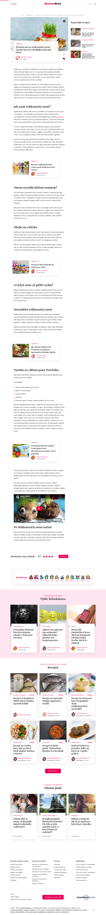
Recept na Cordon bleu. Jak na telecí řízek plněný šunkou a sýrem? (23, 749)
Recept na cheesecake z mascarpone (40, 865)
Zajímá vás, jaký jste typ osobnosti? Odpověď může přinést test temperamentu (52, 635)
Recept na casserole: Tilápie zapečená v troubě (88, 46)
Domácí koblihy (59, 875)
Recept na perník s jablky (40, 869)
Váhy (31, 581)
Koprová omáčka (81, 878)
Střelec (67, 581)
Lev (88, 581)
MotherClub (51, 910)
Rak (52, 581)
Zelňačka (13, 880)
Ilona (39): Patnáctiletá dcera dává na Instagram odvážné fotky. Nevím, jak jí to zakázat (80, 636)
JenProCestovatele (31, 912)
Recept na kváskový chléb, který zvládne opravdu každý (88, 34)
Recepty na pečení (88, 28)
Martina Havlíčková (24, 715)
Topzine (84, 910)
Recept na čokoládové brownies (39, 875)
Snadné (32, 695)
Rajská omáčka (15, 867)
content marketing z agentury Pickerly (23, 910)
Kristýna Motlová (81, 713)
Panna (57, 581)
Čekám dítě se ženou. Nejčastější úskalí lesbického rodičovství (22, 823)
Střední (32, 742)
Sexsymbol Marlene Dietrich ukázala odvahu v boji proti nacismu (23, 633)
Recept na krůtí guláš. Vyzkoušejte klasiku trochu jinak (52, 748)
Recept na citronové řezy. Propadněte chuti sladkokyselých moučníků (81, 703)
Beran (36, 581)
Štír (41, 581)
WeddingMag (42, 912)
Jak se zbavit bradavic (83, 875)
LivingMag (50, 912)
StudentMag (20, 912)
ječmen (60, 117)
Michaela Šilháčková (53, 648)
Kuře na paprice (15, 875)
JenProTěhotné (66, 910)
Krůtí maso (46, 742)
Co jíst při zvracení (82, 870)
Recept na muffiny (38, 884)
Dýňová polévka (81, 880)
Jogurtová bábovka (60, 872)
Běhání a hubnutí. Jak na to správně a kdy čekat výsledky (81, 821)
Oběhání (58, 910)
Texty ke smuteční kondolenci (85, 872)
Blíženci (72, 581)
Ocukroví (57, 912)
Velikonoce (29, 15)
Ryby (62, 581)
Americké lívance (59, 867)
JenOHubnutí (64, 912)
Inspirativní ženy (18, 626)
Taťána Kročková (23, 648)
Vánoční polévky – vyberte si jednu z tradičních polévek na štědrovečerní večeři (88, 56)
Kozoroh (82, 581)
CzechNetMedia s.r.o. (26, 908)
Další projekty (14, 897)
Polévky (84, 51)
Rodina (73, 626)
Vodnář (47, 581)
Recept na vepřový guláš (18, 878)
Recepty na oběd (87, 40)
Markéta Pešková (26, 57)
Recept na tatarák (16, 864)
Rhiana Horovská (52, 713)
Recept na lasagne (16, 872)
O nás (12, 894)
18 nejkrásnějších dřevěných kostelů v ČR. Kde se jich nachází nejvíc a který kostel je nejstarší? (52, 825)
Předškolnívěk (76, 910)
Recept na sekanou (16, 870)
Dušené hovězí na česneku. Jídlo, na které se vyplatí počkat (80, 749)
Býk (78, 581)
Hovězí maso (17, 742)
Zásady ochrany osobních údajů (20, 899)
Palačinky (57, 864)
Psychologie (46, 626)
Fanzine (12, 912)
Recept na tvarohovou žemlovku (39, 880)
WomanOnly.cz (23, 15)
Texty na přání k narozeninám (85, 864)
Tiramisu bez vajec (60, 870)
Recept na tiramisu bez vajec (41, 872)
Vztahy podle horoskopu (84, 867)
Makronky (57, 878)
